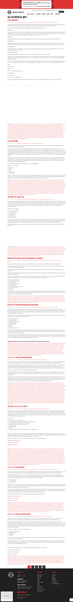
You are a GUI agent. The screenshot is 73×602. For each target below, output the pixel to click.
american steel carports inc (38, 124)
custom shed (9, 250)
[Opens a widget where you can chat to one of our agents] (6, 596)
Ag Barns (54, 579)
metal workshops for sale (23, 352)
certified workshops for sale (23, 344)
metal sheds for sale (11, 253)
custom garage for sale (34, 125)
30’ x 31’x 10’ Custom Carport (16, 467)
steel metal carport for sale (33, 511)
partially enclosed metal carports (32, 396)
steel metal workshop (15, 353)
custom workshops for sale (52, 455)
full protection (49, 186)
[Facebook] (18, 592)
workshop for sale (29, 355)
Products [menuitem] (32, 14)
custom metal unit (32, 128)
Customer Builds (31, 22)
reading (57, 133)
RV (18, 562)
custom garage (27, 125)
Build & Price (40, 574)
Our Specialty (45, 22)
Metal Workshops (15, 352)
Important (37, 130)
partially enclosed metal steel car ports (18, 397)
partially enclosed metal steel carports (47, 397)
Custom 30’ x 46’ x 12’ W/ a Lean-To (17, 406)
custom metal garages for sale (57, 126)
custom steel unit (41, 299)
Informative (40, 22)
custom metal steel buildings (23, 128)
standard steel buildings (58, 134)
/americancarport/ (14, 444)
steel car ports (45, 510)
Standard (49, 22)
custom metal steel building (12, 128)
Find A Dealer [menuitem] (57, 14)
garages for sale (32, 130)
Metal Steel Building (14, 189)
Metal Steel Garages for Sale (50, 133)
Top (71, 600)
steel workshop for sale (60, 463)
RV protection (43, 562)
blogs (45, 124)
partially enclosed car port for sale (35, 392)
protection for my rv (14, 562)
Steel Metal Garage (52, 137)
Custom (26, 22)
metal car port (48, 507)
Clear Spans (54, 582)
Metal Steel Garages (41, 133)
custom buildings (10, 125)
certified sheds (42, 246)
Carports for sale (24, 503)
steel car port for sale (38, 510)
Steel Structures (55, 22)
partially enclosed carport (14, 393)
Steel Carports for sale (23, 511)
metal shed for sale (54, 251)
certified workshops (14, 344)
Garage (36, 22)
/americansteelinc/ (15, 442)
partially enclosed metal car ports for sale (46, 394)
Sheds (53, 576)
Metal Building (20, 132)
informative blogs (58, 130)
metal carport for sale (28, 509)
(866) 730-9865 (44, 10)
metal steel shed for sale (42, 253)
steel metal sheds (12, 255)
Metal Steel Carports (19, 510)
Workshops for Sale (37, 355)
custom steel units (12, 186)
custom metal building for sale (13, 126)
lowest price (9, 132)
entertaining (13, 130)
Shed (47, 199)
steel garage (13, 193)
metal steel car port (52, 509)
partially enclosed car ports (48, 392)
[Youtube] (20, 592)
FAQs (38, 583)
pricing (8, 190)
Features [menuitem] (48, 14)
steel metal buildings (44, 137)
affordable (12, 124)
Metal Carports (36, 509)
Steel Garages (21, 137)
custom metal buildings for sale (34, 126)
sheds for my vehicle (19, 254)
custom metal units (39, 128)
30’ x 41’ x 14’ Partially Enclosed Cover (18, 514)
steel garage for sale (14, 137)
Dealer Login (40, 591)
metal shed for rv (44, 561)
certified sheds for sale (49, 246)
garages (27, 130)
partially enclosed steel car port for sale (16, 398)
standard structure (33, 136)
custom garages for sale (49, 125)
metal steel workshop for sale (33, 351)
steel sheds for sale (35, 255)
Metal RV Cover (14, 561)
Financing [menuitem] (43, 14)
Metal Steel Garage (22, 133)
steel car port (30, 510)
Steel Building (47, 136)
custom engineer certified (35, 181)
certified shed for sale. (35, 246)
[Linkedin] (25, 592)
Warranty (39, 588)
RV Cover (21, 562)
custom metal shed (17, 249)
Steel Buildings (53, 136)
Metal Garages (46, 132)
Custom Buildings (56, 583)
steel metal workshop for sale (25, 353)
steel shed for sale (23, 255)
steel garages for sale (28, 137)
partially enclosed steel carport (58, 398)
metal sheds (61, 251)
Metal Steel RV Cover (51, 561)
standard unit (40, 136)
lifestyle (63, 130)
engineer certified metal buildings (40, 186)
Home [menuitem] (28, 14)
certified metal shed (13, 246)
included (41, 130)
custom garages (42, 125)
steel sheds (30, 255)
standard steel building (49, 134)
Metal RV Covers (28, 561)
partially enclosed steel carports (28, 400)
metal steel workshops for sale (54, 351)
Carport (8, 503)
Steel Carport (59, 510)
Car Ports (55, 502)
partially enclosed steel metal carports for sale (18, 401)
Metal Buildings (26, 132)
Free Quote (61, 11)
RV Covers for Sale (37, 562)
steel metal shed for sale (34, 402)
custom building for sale (60, 124)
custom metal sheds (25, 249)
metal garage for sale (39, 132)
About (38, 579)
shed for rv (49, 562)
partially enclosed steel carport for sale (14, 400)
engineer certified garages (28, 186)
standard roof (42, 134)
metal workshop (62, 459)
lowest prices (14, 132)
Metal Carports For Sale (43, 509)
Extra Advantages (12, 20)
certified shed (27, 246)
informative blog (51, 130)
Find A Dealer (40, 582)
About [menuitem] (52, 14)
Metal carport (21, 509)
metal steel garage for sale (32, 133)
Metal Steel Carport (11, 510)
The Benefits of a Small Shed (15, 197)
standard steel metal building (12, 136)
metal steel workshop (23, 351)
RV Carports (43, 516)
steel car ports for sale (52, 510)
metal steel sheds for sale (59, 253)
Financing (39, 576)
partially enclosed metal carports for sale (46, 396)
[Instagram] (23, 592)
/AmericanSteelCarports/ (16, 440)
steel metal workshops (35, 353)
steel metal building (36, 137)
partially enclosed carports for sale (49, 393)
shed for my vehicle (11, 254)
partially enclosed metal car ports (32, 394)
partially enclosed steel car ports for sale (44, 398)
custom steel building (48, 128)
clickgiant (19, 22)
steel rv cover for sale (11, 564)
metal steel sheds (50, 253)
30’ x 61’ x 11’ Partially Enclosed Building (19, 357)
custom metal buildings (23, 126)
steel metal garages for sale (22, 138)
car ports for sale (60, 502)
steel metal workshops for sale (45, 353)
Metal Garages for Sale (53, 132)
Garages (54, 577)
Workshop (9, 261)
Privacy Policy (40, 586)
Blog (24, 22)
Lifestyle (49, 260)
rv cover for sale (26, 562)
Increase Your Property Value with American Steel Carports (25, 258)
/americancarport (14, 554)
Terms (38, 585)
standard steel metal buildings (24, 136)
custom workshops (53, 348)
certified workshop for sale (55, 449)
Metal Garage (32, 132)
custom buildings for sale (19, 125)
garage (17, 130)
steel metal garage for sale (42, 462)
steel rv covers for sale (26, 564)
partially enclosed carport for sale (25, 393)
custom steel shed (60, 250)
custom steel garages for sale (19, 129)
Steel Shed (18, 255)
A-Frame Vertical (25, 199)
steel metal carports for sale (44, 511)
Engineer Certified (50, 129)
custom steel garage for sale (21, 185)
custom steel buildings (56, 128)
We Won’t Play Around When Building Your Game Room (22, 305)
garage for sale (22, 130)
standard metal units (35, 134)
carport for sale (14, 503)
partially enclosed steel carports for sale (42, 400)
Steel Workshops (12, 355)
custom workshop (35, 348)
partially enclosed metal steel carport (32, 397)
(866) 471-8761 (61, 10)
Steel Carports (59, 136)
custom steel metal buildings (41, 129)
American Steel (20, 124)
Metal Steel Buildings (15, 133)
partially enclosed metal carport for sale (18, 396)
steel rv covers (18, 564)
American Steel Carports (28, 124)
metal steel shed (34, 253)
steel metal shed (53, 254)
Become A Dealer (40, 589)
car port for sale (50, 502)
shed (45, 199)
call (44, 180)
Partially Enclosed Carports (37, 393)
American (15, 124)
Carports (47, 124)
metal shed (49, 251)
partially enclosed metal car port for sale (18, 394)
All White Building (12, 141)
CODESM (26, 597)
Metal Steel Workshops (43, 351)
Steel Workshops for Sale (21, 355)
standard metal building (19, 134)
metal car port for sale (55, 507)
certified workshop (53, 343)
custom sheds (15, 250)
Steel (44, 136)
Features (39, 577)
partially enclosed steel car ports (31, 398)
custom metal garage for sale (45, 126)
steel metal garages (13, 138)
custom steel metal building (30, 129)
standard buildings (10, 134)
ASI (21, 22)
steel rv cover (61, 562)
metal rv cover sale (21, 561)
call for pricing (48, 180)
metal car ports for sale (14, 509)
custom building (53, 124)
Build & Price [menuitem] (38, 14)
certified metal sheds (21, 246)
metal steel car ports (60, 509)
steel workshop (55, 353)
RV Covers (32, 562)
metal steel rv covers (59, 561)
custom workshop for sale (44, 348)
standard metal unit (27, 134)
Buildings (34, 199)
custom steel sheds (11, 251)
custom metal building (59, 125)
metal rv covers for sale (36, 561)
